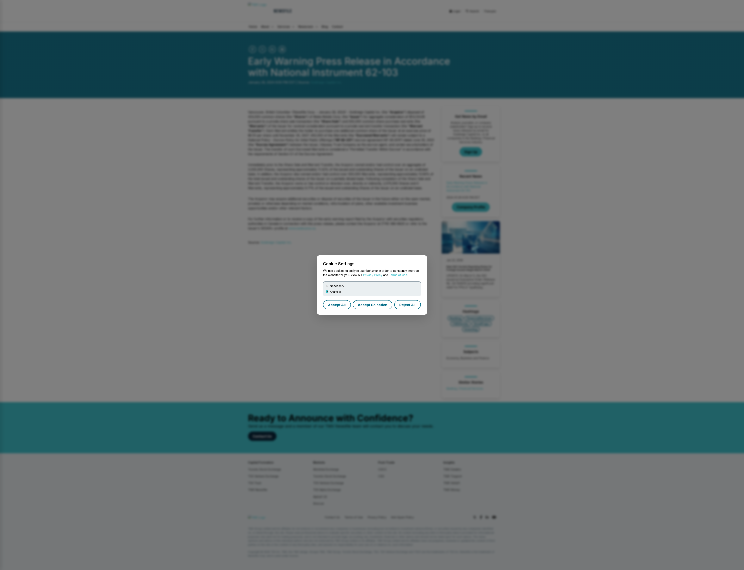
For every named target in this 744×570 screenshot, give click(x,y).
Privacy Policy (372, 275)
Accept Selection (372, 305)
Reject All (407, 305)
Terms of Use (398, 275)
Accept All (337, 305)
